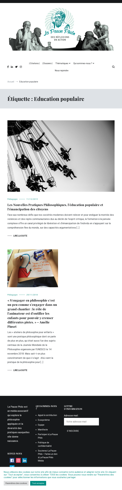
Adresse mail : (71, 415)
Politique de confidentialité (45, 444)
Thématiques (61, 63)
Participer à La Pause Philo (48, 436)
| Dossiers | (47, 63)
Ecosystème (44, 420)
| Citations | (34, 63)
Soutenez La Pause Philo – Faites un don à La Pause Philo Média (47, 456)
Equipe (41, 425)
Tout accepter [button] (38, 483)
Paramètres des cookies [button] (16, 483)
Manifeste (43, 429)
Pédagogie (12, 199)
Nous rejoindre (61, 70)
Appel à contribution (47, 415)
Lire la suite (20, 236)
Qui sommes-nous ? (82, 63)
